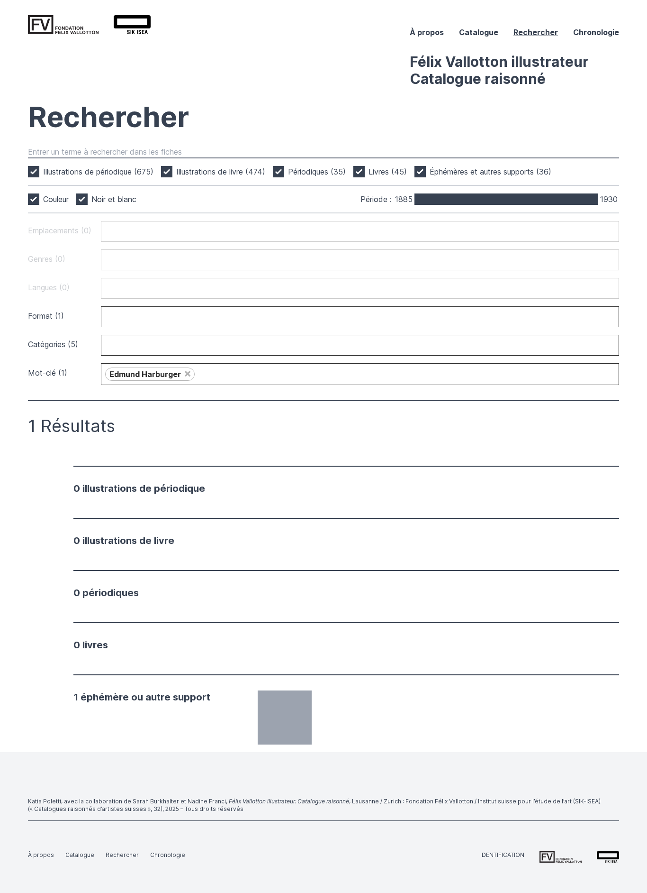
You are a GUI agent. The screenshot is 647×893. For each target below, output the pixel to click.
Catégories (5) (53, 344)
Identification (502, 854)
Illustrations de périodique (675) (98, 171)
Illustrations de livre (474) (220, 171)
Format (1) (46, 316)
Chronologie (596, 32)
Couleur (56, 199)
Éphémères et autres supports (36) (490, 171)
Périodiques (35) (317, 171)
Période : (376, 199)
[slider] (415, 199)
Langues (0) (49, 287)
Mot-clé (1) (47, 372)
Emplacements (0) (59, 230)
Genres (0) (46, 259)
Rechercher (535, 32)
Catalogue (478, 32)
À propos (427, 32)
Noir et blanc (113, 199)
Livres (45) (387, 171)
